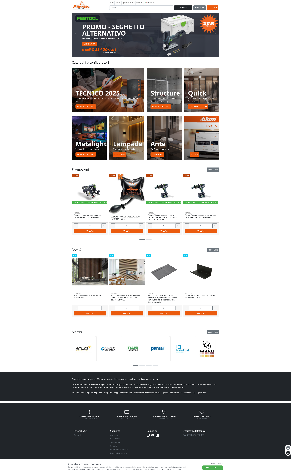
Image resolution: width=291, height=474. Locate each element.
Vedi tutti (213, 169)
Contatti (117, 3)
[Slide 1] (137, 53)
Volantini (200, 7)
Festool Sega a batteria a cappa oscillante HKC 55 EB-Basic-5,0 (87, 216)
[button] (142, 239)
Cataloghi (139, 3)
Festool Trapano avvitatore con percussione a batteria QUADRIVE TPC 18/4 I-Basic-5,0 (162, 217)
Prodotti (183, 7)
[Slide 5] (153, 53)
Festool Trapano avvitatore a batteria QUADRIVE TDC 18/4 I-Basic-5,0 (200, 216)
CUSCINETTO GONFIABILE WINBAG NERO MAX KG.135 (125, 218)
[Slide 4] (149, 53)
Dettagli (89, 192)
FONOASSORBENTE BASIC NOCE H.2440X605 (87, 296)
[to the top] (288, 453)
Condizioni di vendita (119, 449)
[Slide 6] (157, 53)
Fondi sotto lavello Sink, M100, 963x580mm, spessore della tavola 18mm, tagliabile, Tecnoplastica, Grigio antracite (162, 298)
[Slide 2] (141, 53)
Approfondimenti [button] (127, 3)
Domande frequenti (118, 453)
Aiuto (112, 3)
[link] (81, 5)
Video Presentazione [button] (92, 40)
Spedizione (115, 442)
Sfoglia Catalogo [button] (85, 106)
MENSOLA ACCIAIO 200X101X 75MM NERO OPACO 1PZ (200, 296)
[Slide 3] (145, 53)
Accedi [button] (194, 154)
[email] (288, 448)
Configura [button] (119, 154)
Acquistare (114, 435)
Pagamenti (115, 438)
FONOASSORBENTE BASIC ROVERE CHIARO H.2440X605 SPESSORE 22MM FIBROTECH (125, 297)
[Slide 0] (133, 53)
